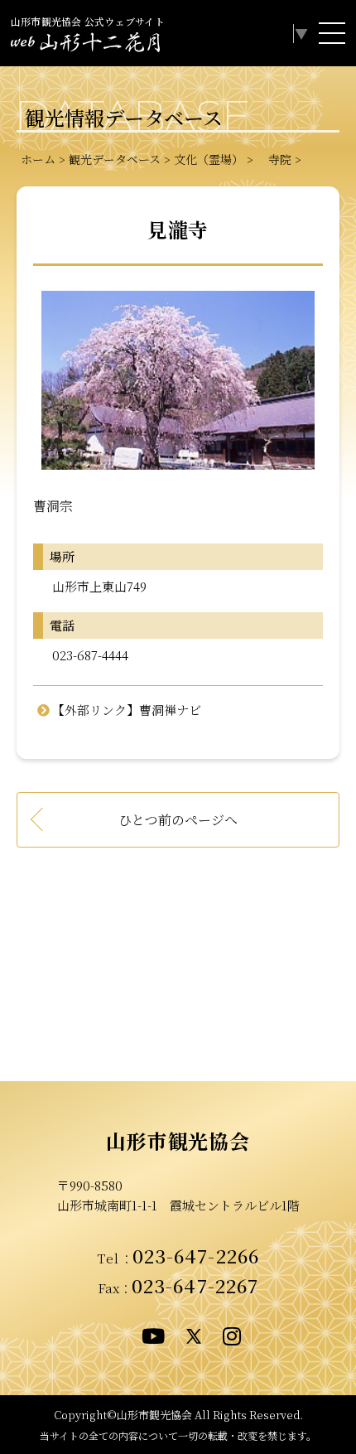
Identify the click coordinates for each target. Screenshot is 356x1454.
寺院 (274, 159)
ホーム (38, 159)
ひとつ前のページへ (178, 819)
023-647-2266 (196, 1255)
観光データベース (115, 159)
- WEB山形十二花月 (85, 44)
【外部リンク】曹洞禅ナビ (126, 709)
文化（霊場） (208, 159)
